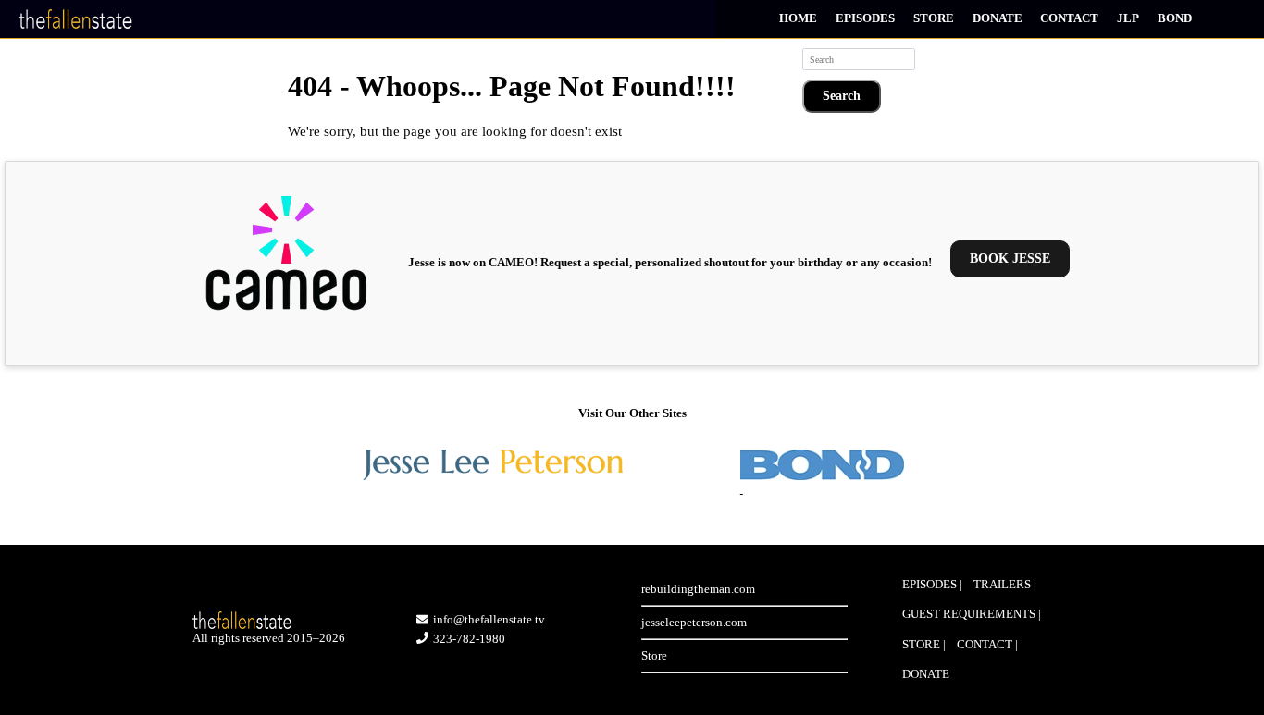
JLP (1128, 18)
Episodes (865, 18)
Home (798, 18)
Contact (1069, 18)
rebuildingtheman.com (698, 589)
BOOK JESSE (1010, 258)
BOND (1175, 18)
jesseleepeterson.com (694, 622)
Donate (997, 18)
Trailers (1002, 584)
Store (933, 18)
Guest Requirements (968, 614)
